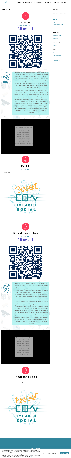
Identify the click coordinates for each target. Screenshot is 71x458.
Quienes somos (38, 2)
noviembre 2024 (57, 35)
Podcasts (18, 2)
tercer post (26, 22)
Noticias (31, 25)
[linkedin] (2, 442)
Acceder (55, 52)
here (31, 456)
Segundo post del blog (25, 233)
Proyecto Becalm (27, 2)
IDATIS (22, 169)
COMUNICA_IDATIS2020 (22, 25)
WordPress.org (56, 60)
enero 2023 (55, 38)
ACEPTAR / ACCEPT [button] (64, 453)
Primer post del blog (25, 376)
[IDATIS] (7, 1)
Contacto (63, 2)
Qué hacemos (47, 2)
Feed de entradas (57, 55)
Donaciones (56, 2)
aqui (35, 452)
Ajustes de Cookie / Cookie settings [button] (51, 453)
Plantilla (25, 166)
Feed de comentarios (58, 58)
